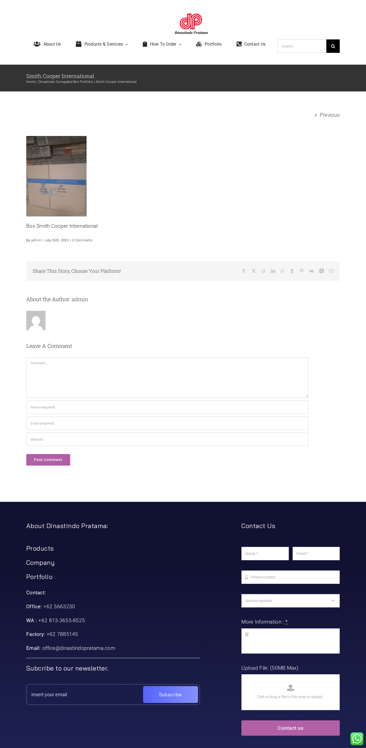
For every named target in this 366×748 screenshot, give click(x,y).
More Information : (264, 622)
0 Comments (82, 240)
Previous (330, 115)
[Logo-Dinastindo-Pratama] (191, 16)
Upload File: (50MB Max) (269, 668)
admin (36, 240)
